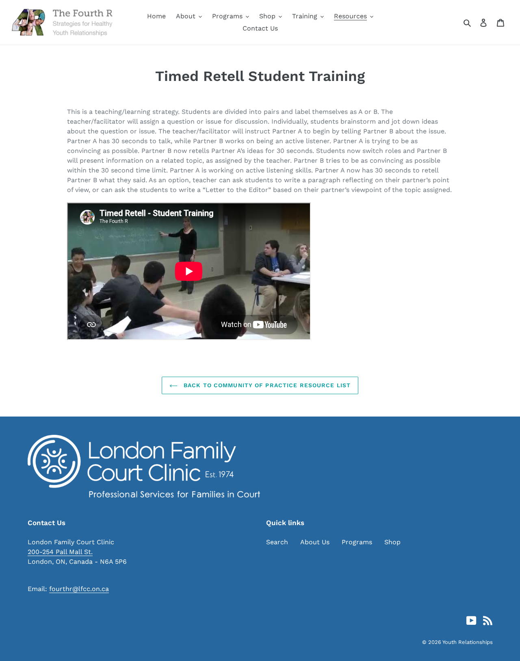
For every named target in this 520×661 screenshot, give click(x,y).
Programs (357, 542)
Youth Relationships (467, 642)
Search (277, 542)
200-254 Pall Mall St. (60, 552)
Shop (392, 542)
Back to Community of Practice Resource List (266, 385)
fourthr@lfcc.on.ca (79, 589)
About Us (314, 542)
